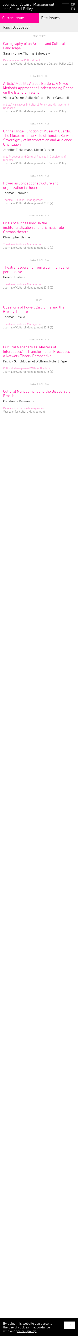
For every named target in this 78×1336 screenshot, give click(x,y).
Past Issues (50, 18)
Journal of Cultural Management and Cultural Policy (28, 6)
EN (73, 9)
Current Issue (13, 18)
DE (73, 5)
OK (69, 1325)
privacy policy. (26, 1331)
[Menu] (65, 7)
